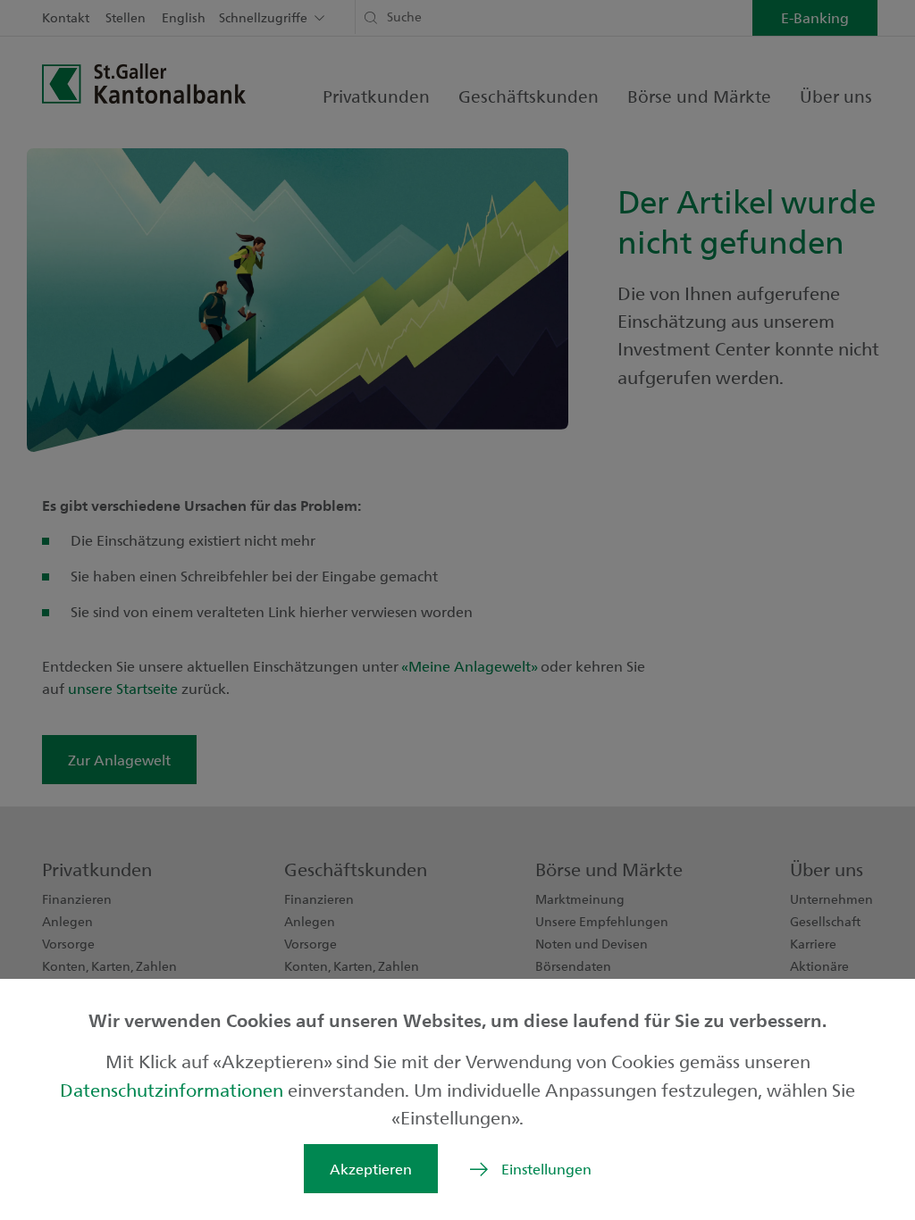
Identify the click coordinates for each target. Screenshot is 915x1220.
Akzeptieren (371, 1168)
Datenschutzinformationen (174, 1089)
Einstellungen (546, 1168)
